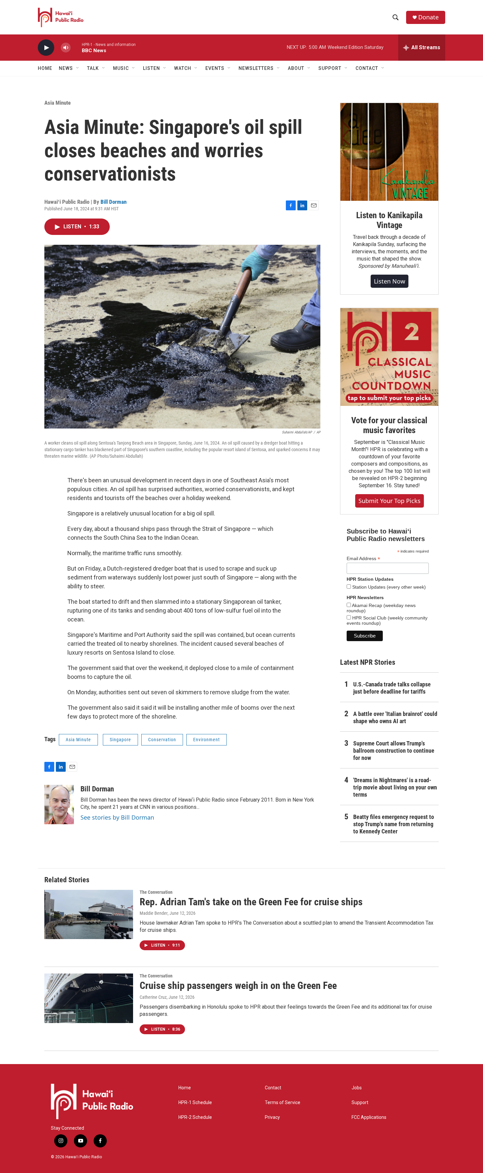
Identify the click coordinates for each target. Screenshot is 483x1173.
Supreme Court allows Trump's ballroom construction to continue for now (393, 750)
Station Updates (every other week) (388, 587)
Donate (428, 17)
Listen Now (389, 281)
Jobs (357, 1087)
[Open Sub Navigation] (77, 68)
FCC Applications (369, 1117)
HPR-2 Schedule (195, 1117)
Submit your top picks (389, 501)
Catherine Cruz (153, 997)
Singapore (120, 739)
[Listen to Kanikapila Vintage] (389, 152)
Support (360, 1102)
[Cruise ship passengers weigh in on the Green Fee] (88, 998)
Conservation (162, 739)
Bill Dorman (113, 202)
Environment (206, 739)
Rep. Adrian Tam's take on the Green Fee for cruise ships (251, 902)
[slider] (76, 47)
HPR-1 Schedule (195, 1102)
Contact (273, 1087)
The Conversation (156, 892)
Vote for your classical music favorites (389, 425)
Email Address (363, 558)
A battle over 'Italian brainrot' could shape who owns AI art (395, 717)
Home (45, 68)
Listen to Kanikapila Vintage (389, 220)
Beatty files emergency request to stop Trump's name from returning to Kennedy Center (393, 824)
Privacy (272, 1117)
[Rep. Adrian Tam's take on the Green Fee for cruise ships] (88, 914)
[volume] (65, 47)
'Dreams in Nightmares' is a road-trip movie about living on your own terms (395, 787)
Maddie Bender (154, 913)
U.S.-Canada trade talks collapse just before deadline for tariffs (392, 688)
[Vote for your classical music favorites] (389, 357)
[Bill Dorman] (59, 804)
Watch (182, 68)
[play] (46, 48)
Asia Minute (57, 102)
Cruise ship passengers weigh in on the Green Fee (238, 985)
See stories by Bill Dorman (117, 817)
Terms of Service (282, 1102)
